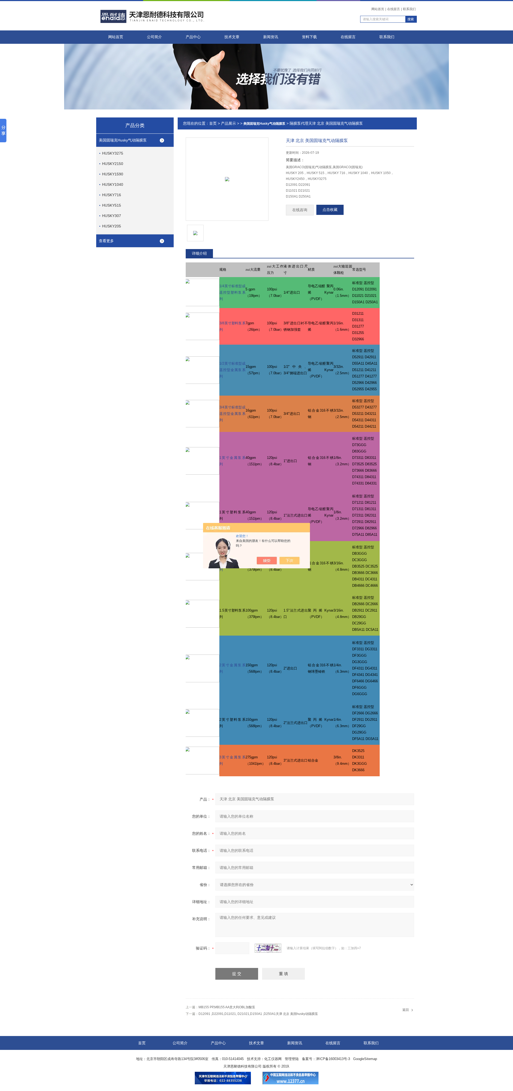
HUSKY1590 (112, 174)
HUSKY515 (111, 205)
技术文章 (231, 37)
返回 (405, 1010)
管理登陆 (292, 1059)
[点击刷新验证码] (268, 948)
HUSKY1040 (112, 184)
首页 (213, 123)
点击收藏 (329, 210)
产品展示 (228, 123)
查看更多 (106, 241)
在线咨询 (299, 210)
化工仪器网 (273, 1059)
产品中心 (193, 37)
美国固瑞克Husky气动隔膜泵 (123, 140)
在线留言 (393, 9)
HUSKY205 (111, 226)
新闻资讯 (270, 37)
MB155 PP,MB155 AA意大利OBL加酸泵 (227, 1007)
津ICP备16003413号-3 (333, 1059)
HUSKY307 (111, 216)
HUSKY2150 (112, 164)
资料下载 (309, 37)
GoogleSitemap (365, 1059)
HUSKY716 (111, 195)
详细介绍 (199, 253)
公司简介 (154, 37)
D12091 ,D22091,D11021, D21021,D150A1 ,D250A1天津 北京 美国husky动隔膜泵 (258, 1014)
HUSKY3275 (112, 153)
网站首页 (377, 9)
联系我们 (409, 9)
